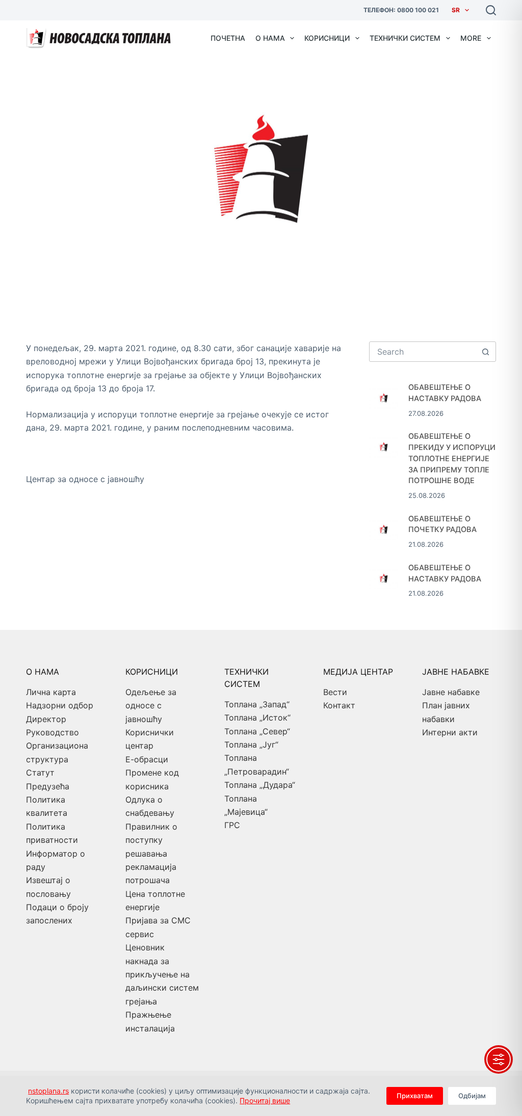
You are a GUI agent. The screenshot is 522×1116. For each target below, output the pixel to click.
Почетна (228, 38)
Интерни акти (450, 732)
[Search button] (485, 351)
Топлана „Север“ (257, 731)
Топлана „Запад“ (257, 704)
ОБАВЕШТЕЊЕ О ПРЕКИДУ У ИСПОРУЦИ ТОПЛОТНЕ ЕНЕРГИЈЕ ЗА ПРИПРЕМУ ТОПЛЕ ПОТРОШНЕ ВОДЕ (451, 458)
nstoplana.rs (48, 1090)
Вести (335, 692)
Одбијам (472, 1096)
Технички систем (405, 38)
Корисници (327, 38)
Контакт (339, 705)
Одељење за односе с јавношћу (150, 705)
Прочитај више (265, 1100)
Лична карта (51, 692)
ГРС (232, 825)
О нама (270, 38)
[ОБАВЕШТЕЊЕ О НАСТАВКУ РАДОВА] (383, 396)
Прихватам (415, 1096)
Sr (456, 10)
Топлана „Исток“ (257, 717)
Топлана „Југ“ (251, 744)
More (470, 38)
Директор (46, 719)
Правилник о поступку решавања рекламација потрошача (151, 853)
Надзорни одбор (59, 705)
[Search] (491, 10)
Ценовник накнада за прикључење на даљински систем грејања (162, 974)
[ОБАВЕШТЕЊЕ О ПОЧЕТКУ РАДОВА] (383, 528)
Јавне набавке (451, 692)
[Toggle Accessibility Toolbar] (498, 1059)
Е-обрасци (146, 759)
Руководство (52, 732)
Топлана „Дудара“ (259, 785)
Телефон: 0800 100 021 (401, 10)
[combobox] (423, 351)
